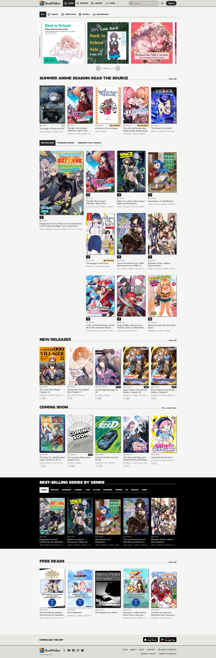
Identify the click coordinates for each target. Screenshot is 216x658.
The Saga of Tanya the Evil (52, 128)
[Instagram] (77, 650)
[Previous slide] (98, 68)
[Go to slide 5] (110, 68)
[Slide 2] (108, 43)
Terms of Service (167, 654)
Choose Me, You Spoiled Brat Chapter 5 (78, 390)
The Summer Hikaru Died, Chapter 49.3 (79, 458)
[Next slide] (117, 68)
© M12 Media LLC (46, 654)
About (133, 649)
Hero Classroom (74, 612)
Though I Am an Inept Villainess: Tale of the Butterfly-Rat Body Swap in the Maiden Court (79, 129)
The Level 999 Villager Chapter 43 (50, 390)
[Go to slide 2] (105, 68)
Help (141, 649)
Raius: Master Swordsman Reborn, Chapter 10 (135, 391)
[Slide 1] (64, 43)
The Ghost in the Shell (161, 128)
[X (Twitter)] (64, 650)
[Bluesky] (82, 650)
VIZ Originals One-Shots (106, 612)
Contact (151, 649)
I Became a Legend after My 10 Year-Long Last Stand (134, 613)
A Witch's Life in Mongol (106, 128)
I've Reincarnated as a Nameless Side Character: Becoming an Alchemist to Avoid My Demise (163, 613)
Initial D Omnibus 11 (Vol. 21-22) (106, 458)
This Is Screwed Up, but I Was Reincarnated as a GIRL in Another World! (130, 264)
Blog (125, 649)
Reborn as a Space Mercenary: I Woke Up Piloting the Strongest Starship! (131, 202)
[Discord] (68, 650)
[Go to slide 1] (103, 68)
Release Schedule (167, 649)
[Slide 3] (151, 43)
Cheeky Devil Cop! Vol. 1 (162, 457)
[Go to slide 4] (108, 68)
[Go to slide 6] (112, 68)
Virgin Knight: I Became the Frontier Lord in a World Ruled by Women (131, 326)
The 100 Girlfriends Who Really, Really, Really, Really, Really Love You (135, 129)
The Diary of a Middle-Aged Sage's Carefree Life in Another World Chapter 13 (52, 458)
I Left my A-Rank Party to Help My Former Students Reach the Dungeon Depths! (100, 326)
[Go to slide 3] (107, 68)
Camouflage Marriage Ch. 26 (106, 391)
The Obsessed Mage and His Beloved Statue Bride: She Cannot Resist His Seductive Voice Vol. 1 (135, 458)
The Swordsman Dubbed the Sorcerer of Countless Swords (51, 613)
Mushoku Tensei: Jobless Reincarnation (159, 264)
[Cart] (162, 3)
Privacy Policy (148, 654)
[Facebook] (73, 650)
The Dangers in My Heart (97, 263)
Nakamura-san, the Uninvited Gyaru (161, 326)
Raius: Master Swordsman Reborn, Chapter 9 (163, 391)
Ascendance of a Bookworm (161, 201)
